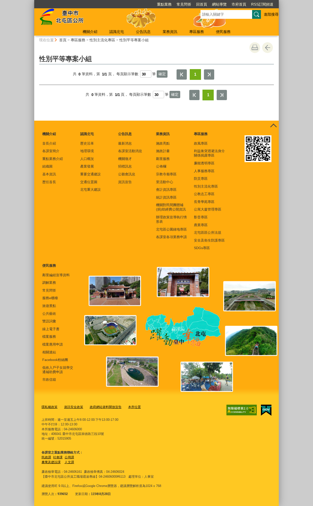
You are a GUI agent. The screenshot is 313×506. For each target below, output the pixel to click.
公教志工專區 (204, 194)
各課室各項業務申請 (171, 237)
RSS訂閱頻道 (262, 4)
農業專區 (201, 225)
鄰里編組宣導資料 (56, 275)
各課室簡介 (50, 151)
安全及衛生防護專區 (209, 240)
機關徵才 (125, 159)
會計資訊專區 (166, 189)
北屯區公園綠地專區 (171, 229)
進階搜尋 (271, 14)
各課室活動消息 (130, 151)
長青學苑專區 (204, 202)
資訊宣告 (125, 182)
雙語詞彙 (49, 321)
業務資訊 (170, 32)
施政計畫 (163, 151)
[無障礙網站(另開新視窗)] (241, 410)
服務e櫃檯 (50, 298)
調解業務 (49, 283)
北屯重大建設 (90, 189)
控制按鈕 (273, 126)
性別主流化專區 (102, 40)
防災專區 (201, 178)
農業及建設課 (51, 462)
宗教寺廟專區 (166, 174)
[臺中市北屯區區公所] (111, 18)
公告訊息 (143, 32)
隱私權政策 (49, 407)
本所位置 (134, 407)
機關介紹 (90, 32)
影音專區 (201, 217)
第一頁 (182, 74)
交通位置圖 (88, 182)
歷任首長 (49, 182)
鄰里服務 (163, 159)
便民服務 (223, 32)
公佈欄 (161, 166)
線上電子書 (50, 329)
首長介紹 (49, 143)
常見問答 (184, 4)
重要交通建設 (90, 174)
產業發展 (87, 166)
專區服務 (196, 32)
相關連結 (49, 352)
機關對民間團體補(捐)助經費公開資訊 (171, 207)
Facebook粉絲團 (55, 360)
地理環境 (87, 151)
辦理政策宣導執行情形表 (171, 219)
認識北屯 (116, 32)
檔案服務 (49, 336)
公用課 (69, 457)
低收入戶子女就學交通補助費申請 (57, 370)
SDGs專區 (202, 248)
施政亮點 (163, 143)
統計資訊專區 (166, 197)
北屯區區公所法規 (207, 232)
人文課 (69, 462)
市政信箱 (49, 379)
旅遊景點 (49, 306)
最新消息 (125, 143)
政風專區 (201, 143)
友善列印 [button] (254, 47)
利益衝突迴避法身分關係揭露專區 (209, 153)
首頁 (63, 40)
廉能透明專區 (204, 163)
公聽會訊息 (126, 174)
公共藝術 (49, 314)
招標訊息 (125, 166)
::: (32, 2)
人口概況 (87, 159)
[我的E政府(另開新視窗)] (266, 410)
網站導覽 (219, 4)
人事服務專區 (204, 171)
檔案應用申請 (52, 344)
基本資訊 (49, 174)
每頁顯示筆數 (127, 74)
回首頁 (201, 4)
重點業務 (164, 4)
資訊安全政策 (73, 407)
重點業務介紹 (52, 159)
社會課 (58, 457)
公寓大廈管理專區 (207, 209)
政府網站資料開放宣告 (106, 407)
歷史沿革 (87, 143)
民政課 (46, 457)
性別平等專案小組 (134, 40)
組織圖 (47, 166)
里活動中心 (164, 182)
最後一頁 (209, 74)
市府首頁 (239, 4)
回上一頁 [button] (267, 47)
